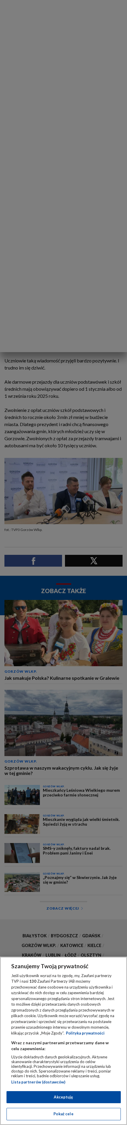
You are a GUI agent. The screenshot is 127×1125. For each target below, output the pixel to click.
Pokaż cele (63, 1113)
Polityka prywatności (85, 1033)
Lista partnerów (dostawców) (38, 1082)
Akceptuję (63, 1097)
